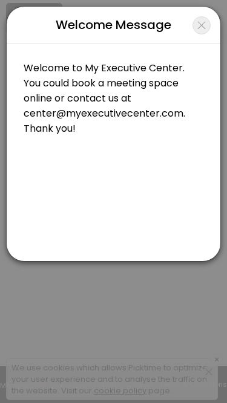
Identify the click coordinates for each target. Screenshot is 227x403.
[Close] (201, 25)
